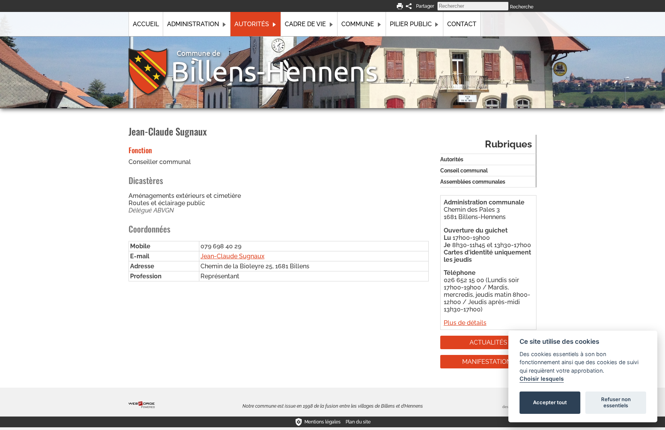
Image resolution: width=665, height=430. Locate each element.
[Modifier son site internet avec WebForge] (142, 405)
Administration (193, 24)
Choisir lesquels (542, 378)
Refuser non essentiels (616, 402)
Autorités (251, 24)
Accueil (146, 24)
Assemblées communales (472, 182)
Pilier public (411, 24)
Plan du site (358, 422)
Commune (357, 24)
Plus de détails (465, 322)
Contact (461, 24)
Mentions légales (322, 422)
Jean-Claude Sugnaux (232, 256)
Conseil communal (464, 170)
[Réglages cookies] (298, 422)
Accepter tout (550, 402)
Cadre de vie (305, 24)
